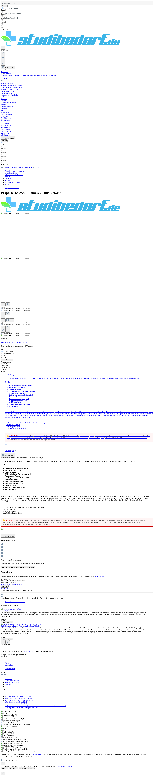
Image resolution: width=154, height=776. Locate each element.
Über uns (8, 684)
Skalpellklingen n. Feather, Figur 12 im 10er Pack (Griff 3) (20, 626)
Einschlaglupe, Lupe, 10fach (10, 611)
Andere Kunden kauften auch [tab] (15, 602)
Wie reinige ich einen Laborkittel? (16, 702)
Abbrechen (4, 588)
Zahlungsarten (32, 75)
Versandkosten (37, 754)
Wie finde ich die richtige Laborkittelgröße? (19, 700)
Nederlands (4, 30)
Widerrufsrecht (10, 669)
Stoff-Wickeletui (8, 354)
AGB (7, 663)
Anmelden (4, 72)
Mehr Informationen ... (65, 766)
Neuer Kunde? (99, 576)
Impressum (8, 667)
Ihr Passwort (5, 582)
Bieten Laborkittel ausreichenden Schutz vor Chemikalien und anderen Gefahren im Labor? (35, 706)
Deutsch (3, 10)
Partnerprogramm (51, 75)
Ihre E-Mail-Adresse (8, 580)
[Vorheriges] (3, 304)
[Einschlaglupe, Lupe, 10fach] (11, 609)
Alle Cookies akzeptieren (27, 768)
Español (3, 18)
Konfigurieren (13, 768)
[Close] (3, 316)
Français (3, 22)
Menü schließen (9, 68)
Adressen (23, 75)
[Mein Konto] (3, 64)
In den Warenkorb (7, 360)
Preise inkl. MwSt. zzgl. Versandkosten (14, 342)
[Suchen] (3, 53)
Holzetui (6, 356)
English (3, 14)
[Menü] (3, 48)
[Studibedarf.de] (61, 211)
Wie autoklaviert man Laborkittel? (16, 704)
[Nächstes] (7, 304)
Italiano (3, 26)
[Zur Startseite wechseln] (61, 45)
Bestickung (8, 679)
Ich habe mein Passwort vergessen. (12, 584)
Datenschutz (9, 665)
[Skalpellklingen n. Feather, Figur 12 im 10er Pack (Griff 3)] (21, 624)
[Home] (77, 80)
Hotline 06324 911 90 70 (8, 3)
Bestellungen (41, 75)
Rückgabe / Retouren (12, 681)
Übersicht (4, 75)
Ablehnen (4, 768)
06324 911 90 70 (29, 651)
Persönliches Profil (14, 75)
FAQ (6, 686)
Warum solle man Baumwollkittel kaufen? (19, 698)
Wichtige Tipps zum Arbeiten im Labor (18, 696)
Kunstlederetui (8, 352)
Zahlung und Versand (12, 682)
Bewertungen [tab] (9, 451)
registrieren (8, 74)
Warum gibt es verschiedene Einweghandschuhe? (21, 708)
